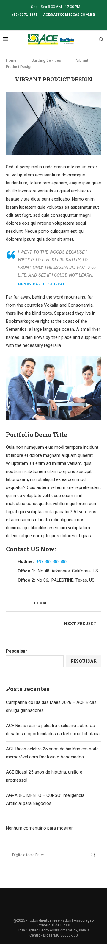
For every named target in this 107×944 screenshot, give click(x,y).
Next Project (80, 623)
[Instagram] (53, 22)
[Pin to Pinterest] (65, 602)
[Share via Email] (71, 602)
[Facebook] (45, 22)
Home (11, 60)
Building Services (46, 60)
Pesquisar (16, 651)
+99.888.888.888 (52, 561)
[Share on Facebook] (52, 602)
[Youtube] (61, 22)
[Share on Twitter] (59, 602)
